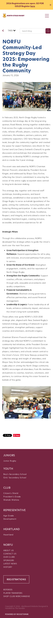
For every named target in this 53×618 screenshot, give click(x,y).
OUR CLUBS (9, 557)
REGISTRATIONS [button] (16, 579)
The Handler (20, 608)
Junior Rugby (9, 461)
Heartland (8, 534)
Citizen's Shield (10, 493)
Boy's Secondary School (15, 474)
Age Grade (8, 515)
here (32, 6)
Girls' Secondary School (14, 477)
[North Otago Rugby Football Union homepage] (23, 16)
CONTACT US (9, 553)
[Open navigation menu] (47, 15)
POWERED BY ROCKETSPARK (17, 614)
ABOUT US (8, 550)
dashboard (26, 606)
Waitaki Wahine (11, 500)
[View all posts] (3, 31)
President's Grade (12, 496)
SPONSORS (8, 560)
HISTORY (7, 567)
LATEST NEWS (10, 563)
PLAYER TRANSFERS (12, 593)
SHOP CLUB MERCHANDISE (16, 596)
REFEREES (7, 589)
